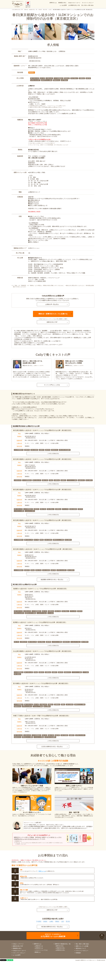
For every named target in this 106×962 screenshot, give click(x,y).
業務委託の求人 (62, 2)
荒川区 (68, 921)
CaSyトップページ (18, 944)
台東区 (51, 921)
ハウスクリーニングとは (41, 950)
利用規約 (78, 952)
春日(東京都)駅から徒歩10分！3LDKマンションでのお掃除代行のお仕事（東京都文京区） (43, 549)
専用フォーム (42, 871)
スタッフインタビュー (19, 952)
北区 (62, 921)
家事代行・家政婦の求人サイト (18, 1)
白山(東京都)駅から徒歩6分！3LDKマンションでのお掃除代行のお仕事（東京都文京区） (42, 651)
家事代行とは (53, 2)
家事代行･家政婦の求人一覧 (62, 944)
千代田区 (38, 921)
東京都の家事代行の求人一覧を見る (52, 926)
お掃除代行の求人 (60, 948)
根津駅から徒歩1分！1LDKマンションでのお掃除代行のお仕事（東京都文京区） (40, 622)
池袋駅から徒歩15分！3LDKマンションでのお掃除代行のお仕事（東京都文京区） (40, 588)
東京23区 (45, 9)
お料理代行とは (39, 948)
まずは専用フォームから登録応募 (53, 935)
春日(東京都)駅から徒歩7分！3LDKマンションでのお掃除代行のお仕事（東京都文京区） (42, 520)
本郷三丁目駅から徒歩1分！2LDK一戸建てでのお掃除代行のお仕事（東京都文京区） (41, 716)
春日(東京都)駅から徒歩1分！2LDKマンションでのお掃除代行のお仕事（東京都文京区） (42, 430)
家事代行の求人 (60, 946)
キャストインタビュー (88, 2)
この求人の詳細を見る (53, 453)
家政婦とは (37, 952)
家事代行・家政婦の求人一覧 (30, 9)
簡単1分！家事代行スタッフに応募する (53, 314)
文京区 (50, 9)
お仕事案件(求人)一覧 (74, 5)
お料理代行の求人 (60, 950)
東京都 (40, 9)
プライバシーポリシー (82, 950)
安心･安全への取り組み (87, 5)
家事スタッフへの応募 (82, 946)
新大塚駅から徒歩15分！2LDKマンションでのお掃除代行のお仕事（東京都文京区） (41, 683)
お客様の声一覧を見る (52, 304)
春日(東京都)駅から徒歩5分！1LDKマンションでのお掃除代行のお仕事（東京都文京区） (42, 489)
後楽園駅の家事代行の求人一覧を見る (52, 579)
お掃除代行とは (39, 946)
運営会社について (81, 948)
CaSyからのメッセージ (74, 2)
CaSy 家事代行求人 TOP (17, 9)
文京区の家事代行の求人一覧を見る (52, 746)
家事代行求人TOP (52, 322)
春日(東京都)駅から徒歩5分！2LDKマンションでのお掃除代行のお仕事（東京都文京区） (42, 459)
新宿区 (45, 921)
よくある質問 (63, 5)
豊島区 (57, 921)
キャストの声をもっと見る (52, 385)
